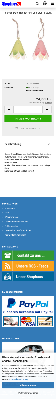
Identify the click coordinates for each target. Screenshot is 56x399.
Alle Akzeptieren (28, 385)
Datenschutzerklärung (18, 379)
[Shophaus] (28, 276)
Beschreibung (12, 144)
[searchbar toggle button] (37, 4)
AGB (7, 212)
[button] (8, 109)
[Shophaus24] (10, 4)
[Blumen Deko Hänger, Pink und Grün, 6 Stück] (28, 40)
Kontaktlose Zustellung (15, 235)
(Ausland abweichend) (34, 90)
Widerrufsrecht (12, 217)
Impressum (10, 208)
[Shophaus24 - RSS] (28, 266)
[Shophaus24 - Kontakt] (28, 255)
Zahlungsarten (11, 226)
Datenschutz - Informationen (18, 230)
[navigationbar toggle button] (52, 4)
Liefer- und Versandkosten (17, 221)
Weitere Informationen (28, 393)
